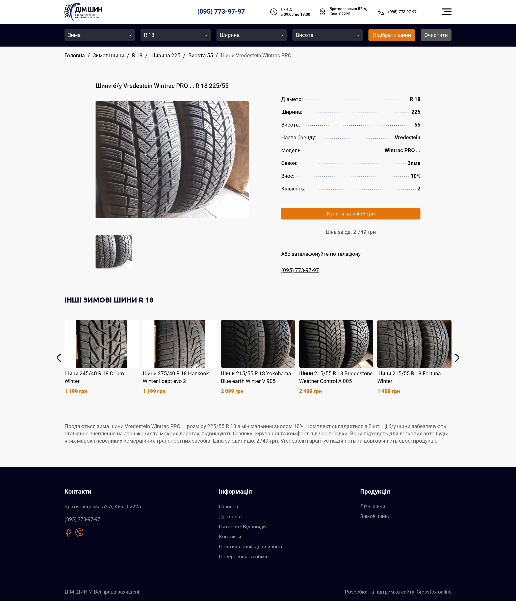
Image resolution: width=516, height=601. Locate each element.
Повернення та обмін (244, 556)
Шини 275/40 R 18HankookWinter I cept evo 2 (176, 377)
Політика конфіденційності (250, 547)
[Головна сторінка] (83, 12)
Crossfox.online (434, 592)
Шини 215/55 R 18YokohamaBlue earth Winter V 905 (256, 377)
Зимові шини (375, 516)
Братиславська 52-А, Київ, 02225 (348, 11)
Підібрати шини (392, 35)
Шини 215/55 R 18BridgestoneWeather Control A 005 (336, 377)
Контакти (230, 537)
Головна (228, 506)
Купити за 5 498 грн (351, 214)
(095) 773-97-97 (221, 11)
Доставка (230, 517)
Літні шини (372, 506)
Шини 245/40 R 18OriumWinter (94, 377)
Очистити (436, 35)
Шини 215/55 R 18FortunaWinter (409, 377)
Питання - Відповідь (242, 526)
